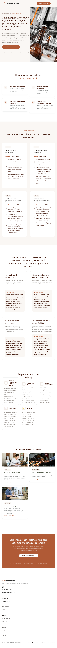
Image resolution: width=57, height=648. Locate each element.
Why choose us (5, 633)
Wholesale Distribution (7, 604)
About (3, 630)
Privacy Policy (31, 642)
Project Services (6, 618)
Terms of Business (50, 642)
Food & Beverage (6, 601)
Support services (6, 621)
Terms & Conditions (40, 642)
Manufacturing (5, 606)
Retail (3, 609)
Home (3, 13)
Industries (8, 13)
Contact (4, 635)
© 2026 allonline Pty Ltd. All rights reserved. (11, 642)
